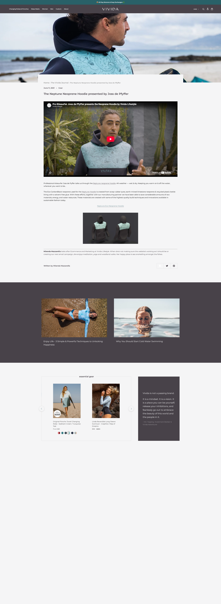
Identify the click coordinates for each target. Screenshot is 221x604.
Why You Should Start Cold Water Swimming (139, 341)
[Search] (203, 9)
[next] (131, 408)
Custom (58, 9)
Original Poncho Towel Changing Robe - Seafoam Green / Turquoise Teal (67, 424)
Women (45, 9)
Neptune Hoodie (89, 192)
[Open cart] (212, 9)
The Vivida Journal (59, 83)
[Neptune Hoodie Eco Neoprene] (110, 228)
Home (46, 83)
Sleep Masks (35, 9)
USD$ (195, 9)
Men (51, 9)
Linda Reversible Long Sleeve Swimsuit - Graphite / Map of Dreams (103, 424)
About (66, 9)
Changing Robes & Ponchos (19, 9)
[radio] (58, 433)
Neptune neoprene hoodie (104, 183)
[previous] (41, 408)
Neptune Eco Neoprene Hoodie (110, 206)
